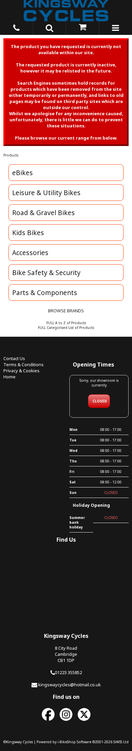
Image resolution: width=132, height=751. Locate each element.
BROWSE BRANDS (66, 311)
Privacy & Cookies (21, 371)
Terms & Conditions (23, 364)
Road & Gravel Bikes (43, 212)
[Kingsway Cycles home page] (66, 10)
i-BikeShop (67, 741)
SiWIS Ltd (121, 741)
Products (10, 155)
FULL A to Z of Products (66, 322)
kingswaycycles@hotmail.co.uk (69, 685)
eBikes (22, 172)
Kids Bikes (28, 232)
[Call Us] (16, 26)
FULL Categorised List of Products (66, 327)
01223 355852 (68, 672)
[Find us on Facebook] (48, 721)
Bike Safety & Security (46, 272)
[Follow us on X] (83, 721)
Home (9, 377)
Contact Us (14, 358)
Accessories (30, 252)
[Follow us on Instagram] (66, 721)
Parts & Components (44, 292)
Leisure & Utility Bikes (46, 192)
